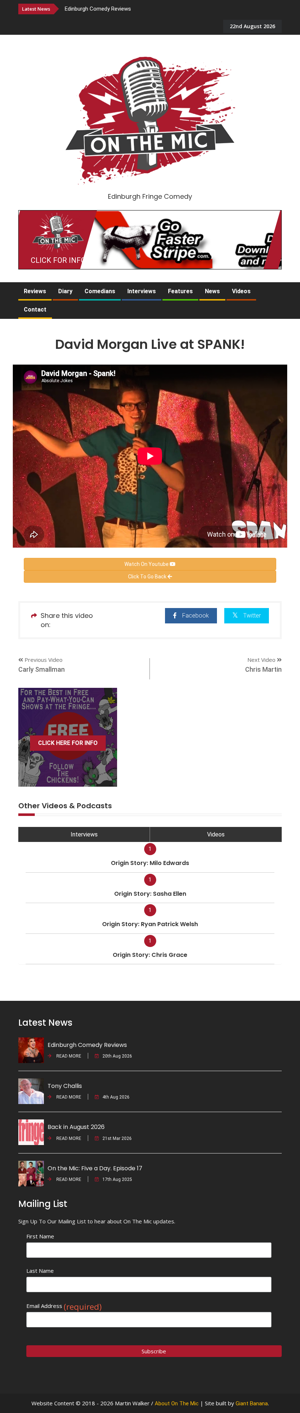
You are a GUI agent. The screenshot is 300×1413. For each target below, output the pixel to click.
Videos (241, 291)
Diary (65, 291)
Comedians (100, 291)
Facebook (195, 615)
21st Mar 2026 (117, 1138)
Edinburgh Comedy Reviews (98, 8)
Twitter (252, 615)
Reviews (35, 291)
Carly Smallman (41, 669)
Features (180, 291)
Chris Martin (263, 669)
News (212, 291)
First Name (40, 1236)
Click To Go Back (148, 576)
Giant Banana (252, 1403)
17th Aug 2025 (117, 1179)
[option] (144, 9)
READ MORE (68, 1056)
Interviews (141, 291)
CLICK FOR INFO (58, 260)
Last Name (40, 1270)
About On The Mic (177, 1403)
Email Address (64, 1306)
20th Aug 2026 (117, 1056)
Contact (35, 309)
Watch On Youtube (147, 564)
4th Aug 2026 (116, 1097)
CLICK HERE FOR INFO (68, 742)
